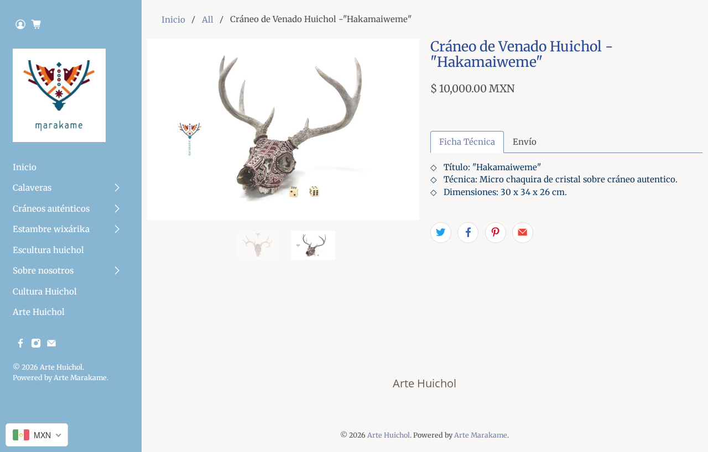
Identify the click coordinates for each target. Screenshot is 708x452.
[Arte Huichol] (59, 95)
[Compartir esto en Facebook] (467, 232)
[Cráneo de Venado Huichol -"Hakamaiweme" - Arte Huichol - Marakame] (283, 129)
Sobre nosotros (43, 270)
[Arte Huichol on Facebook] (20, 345)
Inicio (25, 167)
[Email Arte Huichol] (51, 345)
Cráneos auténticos (51, 208)
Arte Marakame (80, 378)
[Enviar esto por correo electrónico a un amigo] (522, 232)
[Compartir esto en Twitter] (440, 232)
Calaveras (32, 187)
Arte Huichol (39, 312)
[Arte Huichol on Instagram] (36, 345)
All (208, 19)
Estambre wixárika (51, 229)
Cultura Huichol (45, 291)
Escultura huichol (48, 250)
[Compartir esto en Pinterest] (495, 232)
